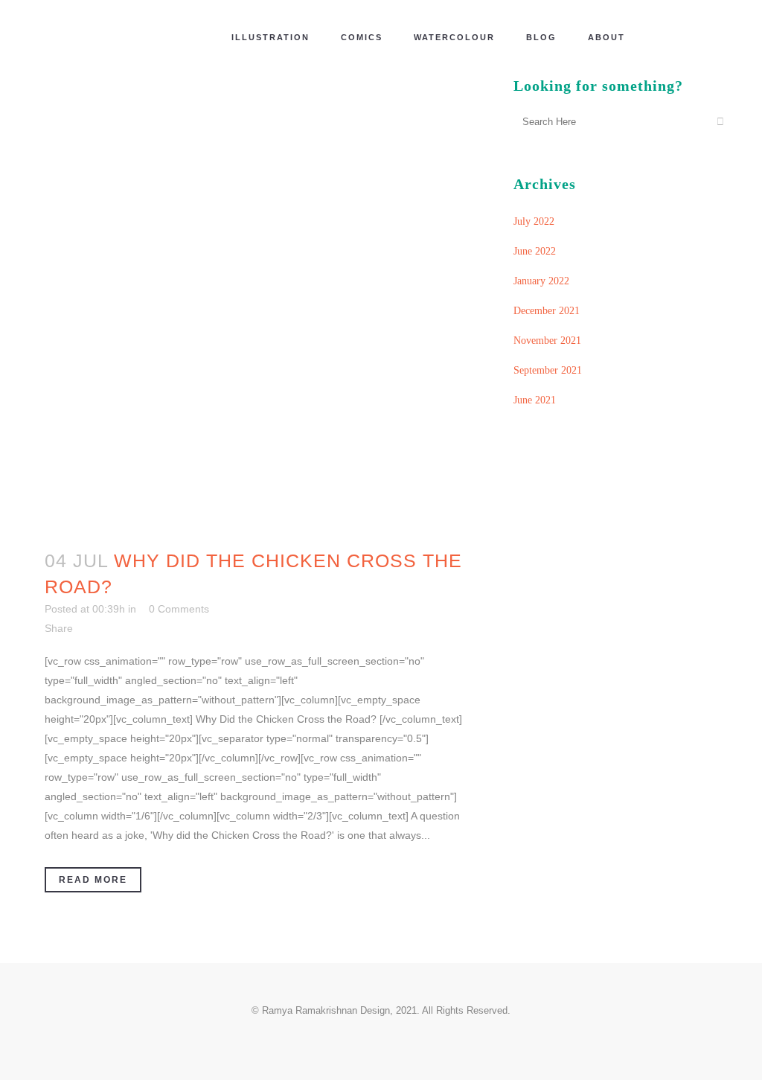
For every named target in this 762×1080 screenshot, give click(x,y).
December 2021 (546, 310)
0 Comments (179, 609)
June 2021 (534, 400)
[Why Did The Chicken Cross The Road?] (256, 302)
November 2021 (547, 340)
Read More (93, 880)
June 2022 (534, 251)
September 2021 (547, 370)
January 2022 (541, 281)
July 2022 (533, 221)
